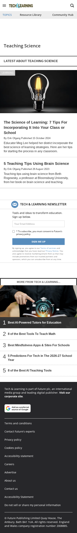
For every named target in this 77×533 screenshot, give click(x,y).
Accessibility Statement (18, 497)
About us (10, 480)
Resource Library (30, 15)
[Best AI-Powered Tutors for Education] (38, 306)
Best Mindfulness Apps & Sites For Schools (39, 345)
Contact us (11, 488)
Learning (7, 72)
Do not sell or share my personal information (32, 505)
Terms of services (48, 248)
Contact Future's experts (19, 431)
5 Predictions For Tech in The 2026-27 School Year (40, 357)
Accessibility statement (18, 456)
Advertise (10, 472)
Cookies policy (13, 448)
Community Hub (62, 15)
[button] (4, 5)
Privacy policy (12, 439)
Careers (9, 464)
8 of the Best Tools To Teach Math (32, 333)
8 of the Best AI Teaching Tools (30, 370)
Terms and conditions (18, 423)
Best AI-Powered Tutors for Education (34, 322)
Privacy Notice (52, 251)
